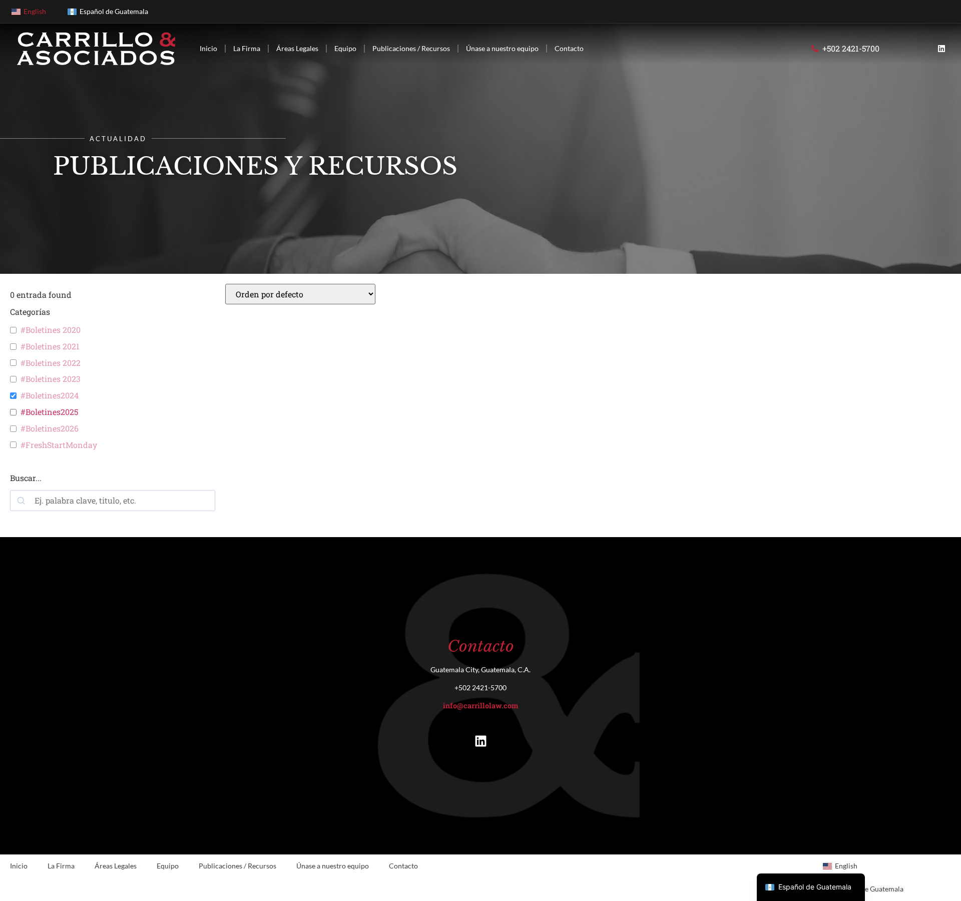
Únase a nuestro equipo (502, 48)
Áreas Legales (297, 48)
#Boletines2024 (50, 395)
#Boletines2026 (50, 428)
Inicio (208, 48)
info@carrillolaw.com (480, 705)
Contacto (569, 48)
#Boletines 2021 (50, 346)
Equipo (345, 48)
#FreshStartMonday (59, 445)
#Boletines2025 (49, 412)
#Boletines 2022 (51, 363)
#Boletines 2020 (51, 330)
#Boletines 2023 (51, 379)
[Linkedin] (941, 49)
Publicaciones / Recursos (411, 48)
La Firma (246, 48)
